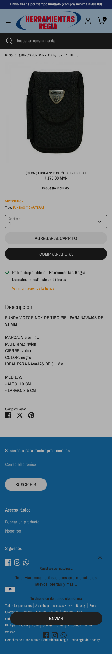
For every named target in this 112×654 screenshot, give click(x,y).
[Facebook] (46, 635)
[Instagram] (55, 635)
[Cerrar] (100, 557)
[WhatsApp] (63, 635)
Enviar (56, 618)
